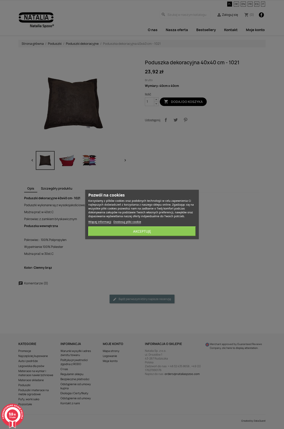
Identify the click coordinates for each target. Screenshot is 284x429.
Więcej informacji (99, 222)
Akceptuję (142, 231)
